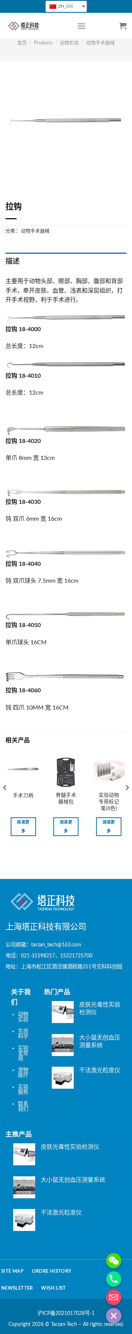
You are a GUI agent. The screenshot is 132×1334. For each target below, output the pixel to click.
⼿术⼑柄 (23, 795)
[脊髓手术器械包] (66, 771)
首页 (22, 43)
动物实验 (69, 43)
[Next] (127, 802)
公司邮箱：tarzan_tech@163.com (43, 945)
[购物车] (122, 26)
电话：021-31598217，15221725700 (49, 956)
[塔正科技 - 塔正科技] (36, 26)
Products (43, 43)
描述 (13, 261)
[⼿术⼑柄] (23, 771)
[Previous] (5, 802)
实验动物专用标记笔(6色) (109, 802)
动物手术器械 (100, 43)
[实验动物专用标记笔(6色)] (108, 771)
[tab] (66, 262)
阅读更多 (23, 826)
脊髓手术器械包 (66, 799)
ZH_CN (65, 6)
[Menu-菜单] (81, 26)
